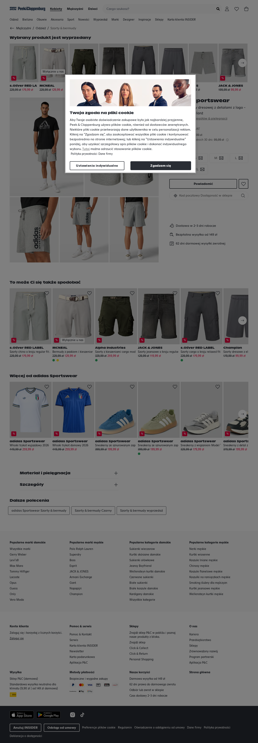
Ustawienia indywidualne (97, 165)
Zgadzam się (160, 165)
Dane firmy (105, 154)
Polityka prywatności (84, 154)
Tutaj (86, 149)
